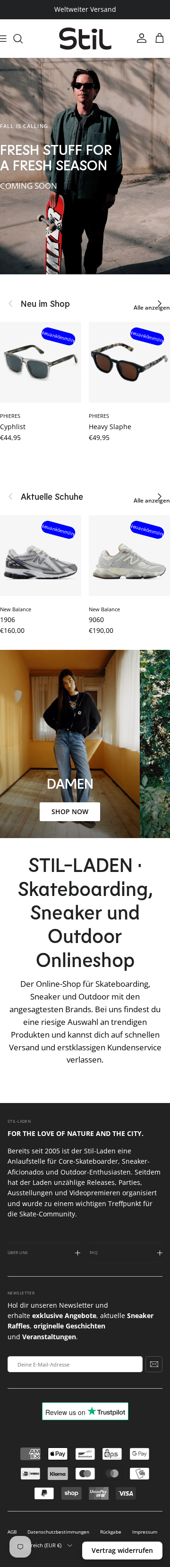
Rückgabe (110, 1532)
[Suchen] (22, 38)
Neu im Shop (45, 303)
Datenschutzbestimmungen (58, 1532)
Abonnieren (153, 1364)
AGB (12, 1532)
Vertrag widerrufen (122, 1550)
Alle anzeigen (152, 308)
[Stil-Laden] (85, 39)
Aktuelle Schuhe (52, 496)
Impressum (144, 1532)
